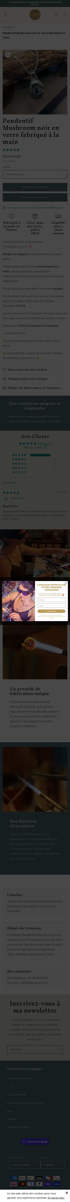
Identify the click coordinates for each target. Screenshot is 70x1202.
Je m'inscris (51, 611)
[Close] (67, 1193)
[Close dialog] (66, 583)
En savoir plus (56, 1197)
